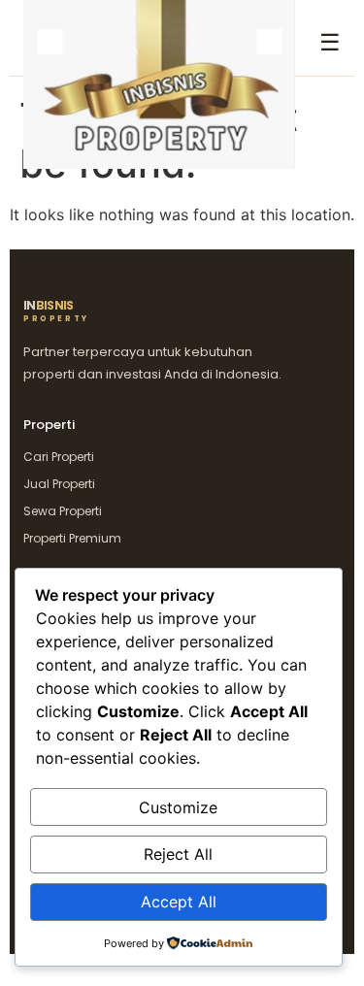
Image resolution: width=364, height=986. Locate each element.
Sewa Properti (62, 511)
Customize (178, 807)
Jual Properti (59, 484)
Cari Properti (58, 456)
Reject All (178, 854)
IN (56, 311)
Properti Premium (72, 538)
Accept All (178, 901)
